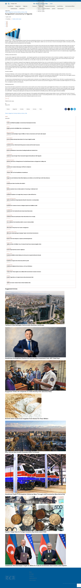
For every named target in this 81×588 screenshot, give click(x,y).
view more (7, 118)
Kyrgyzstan (11, 12)
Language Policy (9, 264)
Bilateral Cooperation (10, 132)
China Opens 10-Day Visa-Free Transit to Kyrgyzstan (17, 227)
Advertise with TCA (33, 578)
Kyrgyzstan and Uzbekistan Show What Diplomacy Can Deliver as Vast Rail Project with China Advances (28, 177)
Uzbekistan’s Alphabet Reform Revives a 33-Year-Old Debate (19, 266)
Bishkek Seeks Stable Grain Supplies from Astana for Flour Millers (26, 418)
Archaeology (9, 248)
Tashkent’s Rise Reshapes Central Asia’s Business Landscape (24, 325)
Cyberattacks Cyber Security (11, 231)
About (30, 572)
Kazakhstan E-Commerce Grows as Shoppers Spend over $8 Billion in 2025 (22, 205)
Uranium (8, 165)
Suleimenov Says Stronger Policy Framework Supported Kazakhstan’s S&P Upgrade (24, 155)
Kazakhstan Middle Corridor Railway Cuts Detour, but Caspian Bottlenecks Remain (24, 255)
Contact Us (31, 576)
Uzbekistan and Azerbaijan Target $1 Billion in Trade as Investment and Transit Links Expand (26, 133)
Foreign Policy (9, 193)
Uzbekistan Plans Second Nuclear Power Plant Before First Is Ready (21, 216)
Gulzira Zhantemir (10, 220)
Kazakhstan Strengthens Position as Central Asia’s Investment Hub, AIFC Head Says (32, 358)
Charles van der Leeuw (16, 19)
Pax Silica (8, 182)
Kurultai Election (9, 148)
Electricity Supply (9, 259)
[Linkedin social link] (72, 109)
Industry (19, 12)
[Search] (8, 3)
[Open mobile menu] (6, 3)
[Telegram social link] (74, 109)
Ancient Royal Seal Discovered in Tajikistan (16, 249)
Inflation (8, 126)
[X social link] (69, 109)
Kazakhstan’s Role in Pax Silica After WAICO (16, 183)
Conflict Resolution (10, 143)
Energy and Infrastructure (11, 198)
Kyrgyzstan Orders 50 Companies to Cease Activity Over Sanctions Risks (28, 391)
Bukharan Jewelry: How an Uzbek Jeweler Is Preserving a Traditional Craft (22, 189)
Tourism (8, 281)
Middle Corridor (9, 253)
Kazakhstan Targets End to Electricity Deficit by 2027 (18, 260)
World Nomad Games (10, 160)
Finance (6, 12)
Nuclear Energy (9, 215)
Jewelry (8, 187)
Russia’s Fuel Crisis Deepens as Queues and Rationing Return (19, 238)
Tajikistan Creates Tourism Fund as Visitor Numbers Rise (19, 282)
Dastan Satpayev (10, 137)
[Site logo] (40, 3)
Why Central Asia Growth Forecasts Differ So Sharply (22, 452)
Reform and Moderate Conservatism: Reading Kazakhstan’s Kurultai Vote (22, 150)
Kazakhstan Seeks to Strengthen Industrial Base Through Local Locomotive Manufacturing (35, 494)
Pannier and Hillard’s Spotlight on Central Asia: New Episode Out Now (21, 122)
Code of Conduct (10, 171)
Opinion (8, 176)
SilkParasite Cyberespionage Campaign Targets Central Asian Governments (22, 233)
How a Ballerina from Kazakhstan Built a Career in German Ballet (20, 222)
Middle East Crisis (10, 270)
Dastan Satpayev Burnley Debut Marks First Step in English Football (21, 139)
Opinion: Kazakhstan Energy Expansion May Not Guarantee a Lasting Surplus (23, 200)
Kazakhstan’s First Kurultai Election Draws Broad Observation (19, 211)
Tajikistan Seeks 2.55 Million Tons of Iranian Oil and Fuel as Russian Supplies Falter (24, 244)
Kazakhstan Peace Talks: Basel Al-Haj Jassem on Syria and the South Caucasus (23, 144)
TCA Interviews (9, 154)
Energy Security (9, 242)
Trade (26, 12)
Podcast (8, 121)
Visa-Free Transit (10, 226)
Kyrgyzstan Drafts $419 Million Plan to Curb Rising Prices (18, 128)
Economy (15, 12)
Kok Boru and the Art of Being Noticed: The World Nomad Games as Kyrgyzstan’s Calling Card (26, 161)
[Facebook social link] (66, 109)
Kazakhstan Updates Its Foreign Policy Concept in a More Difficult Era (21, 194)
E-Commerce (9, 204)
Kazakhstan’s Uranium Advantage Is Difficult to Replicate (19, 166)
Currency (22, 12)
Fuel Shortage (9, 237)
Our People (31, 574)
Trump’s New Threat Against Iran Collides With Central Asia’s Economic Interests (24, 271)
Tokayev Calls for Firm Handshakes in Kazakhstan (17, 172)
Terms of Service (32, 580)
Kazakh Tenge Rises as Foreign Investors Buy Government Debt (20, 277)
